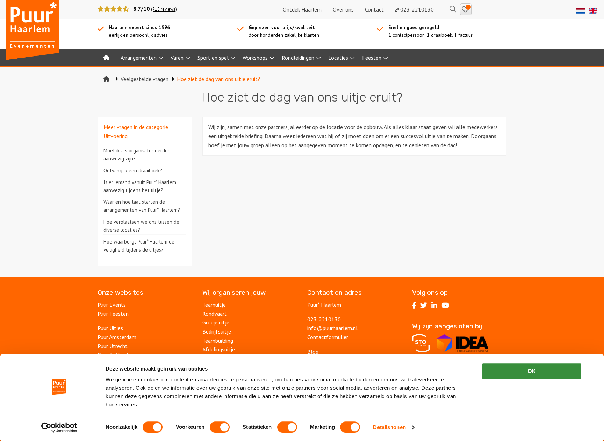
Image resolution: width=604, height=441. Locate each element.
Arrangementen (139, 57)
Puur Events (112, 304)
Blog (312, 351)
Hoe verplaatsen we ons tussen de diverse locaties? (141, 225)
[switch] (220, 427)
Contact (374, 9)
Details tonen (389, 427)
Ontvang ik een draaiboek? (132, 170)
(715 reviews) (164, 9)
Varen (177, 57)
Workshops (255, 57)
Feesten (371, 57)
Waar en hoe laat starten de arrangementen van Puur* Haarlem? (141, 206)
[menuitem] (106, 57)
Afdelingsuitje (218, 349)
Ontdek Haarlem (302, 9)
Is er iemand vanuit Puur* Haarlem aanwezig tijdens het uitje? (139, 186)
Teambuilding (217, 340)
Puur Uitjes (110, 327)
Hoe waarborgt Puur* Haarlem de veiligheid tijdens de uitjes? (138, 245)
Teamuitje (214, 304)
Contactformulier (327, 337)
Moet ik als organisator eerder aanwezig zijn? (136, 154)
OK (532, 371)
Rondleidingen (298, 57)
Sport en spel (213, 57)
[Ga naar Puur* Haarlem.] (106, 78)
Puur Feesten (113, 313)
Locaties (338, 57)
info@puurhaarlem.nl (332, 327)
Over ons (343, 9)
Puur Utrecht (113, 346)
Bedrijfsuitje (216, 331)
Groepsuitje (215, 322)
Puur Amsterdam (117, 337)
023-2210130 (416, 9)
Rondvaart (214, 313)
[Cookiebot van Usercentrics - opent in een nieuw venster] (59, 427)
